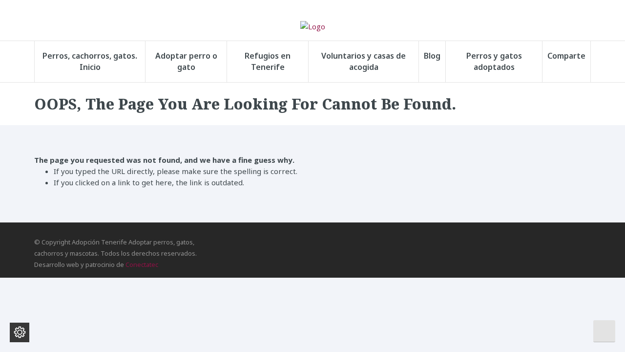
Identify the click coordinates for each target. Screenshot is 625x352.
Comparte (566, 55)
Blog (432, 55)
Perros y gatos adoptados (494, 61)
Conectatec (141, 264)
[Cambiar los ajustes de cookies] (19, 332)
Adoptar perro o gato (186, 61)
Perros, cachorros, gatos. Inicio (89, 61)
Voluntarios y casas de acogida (363, 61)
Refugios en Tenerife (268, 61)
